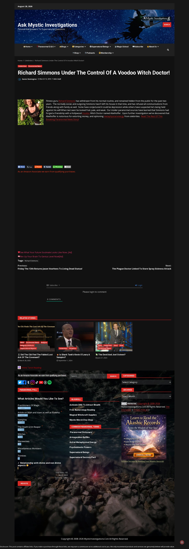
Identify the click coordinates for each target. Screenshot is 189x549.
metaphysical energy (114, 116)
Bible (22, 342)
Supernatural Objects (28, 348)
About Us (153, 47)
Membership (106, 53)
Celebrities (22, 66)
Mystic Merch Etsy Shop (81, 420)
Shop (76, 53)
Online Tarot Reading (31, 367)
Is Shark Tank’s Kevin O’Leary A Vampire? (75, 336)
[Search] (168, 49)
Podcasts (91, 53)
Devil (116, 345)
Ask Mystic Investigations (47, 25)
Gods (121, 345)
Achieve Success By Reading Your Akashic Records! (142, 461)
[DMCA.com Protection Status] (129, 403)
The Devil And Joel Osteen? (114, 336)
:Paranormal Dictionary (81, 432)
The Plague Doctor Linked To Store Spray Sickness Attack (141, 267)
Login (139, 285)
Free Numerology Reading (82, 410)
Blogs (63, 47)
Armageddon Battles (80, 437)
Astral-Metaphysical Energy (83, 442)
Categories (79, 47)
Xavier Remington (29, 79)
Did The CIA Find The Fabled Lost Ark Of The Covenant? (36, 336)
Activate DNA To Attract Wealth (85, 405)
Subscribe (138, 47)
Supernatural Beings (100, 47)
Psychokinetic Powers (80, 447)
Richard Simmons (67, 100)
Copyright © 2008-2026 (148, 403)
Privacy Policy (140, 409)
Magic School (123, 47)
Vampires (72, 348)
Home (27, 47)
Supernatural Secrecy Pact (83, 457)
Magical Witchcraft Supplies (83, 415)
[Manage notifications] (182, 542)
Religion (44, 342)
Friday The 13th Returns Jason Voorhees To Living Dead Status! (50, 267)
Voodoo (86, 113)
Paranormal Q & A (45, 47)
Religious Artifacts (27, 345)
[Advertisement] (38, 91)
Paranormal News (35, 66)
